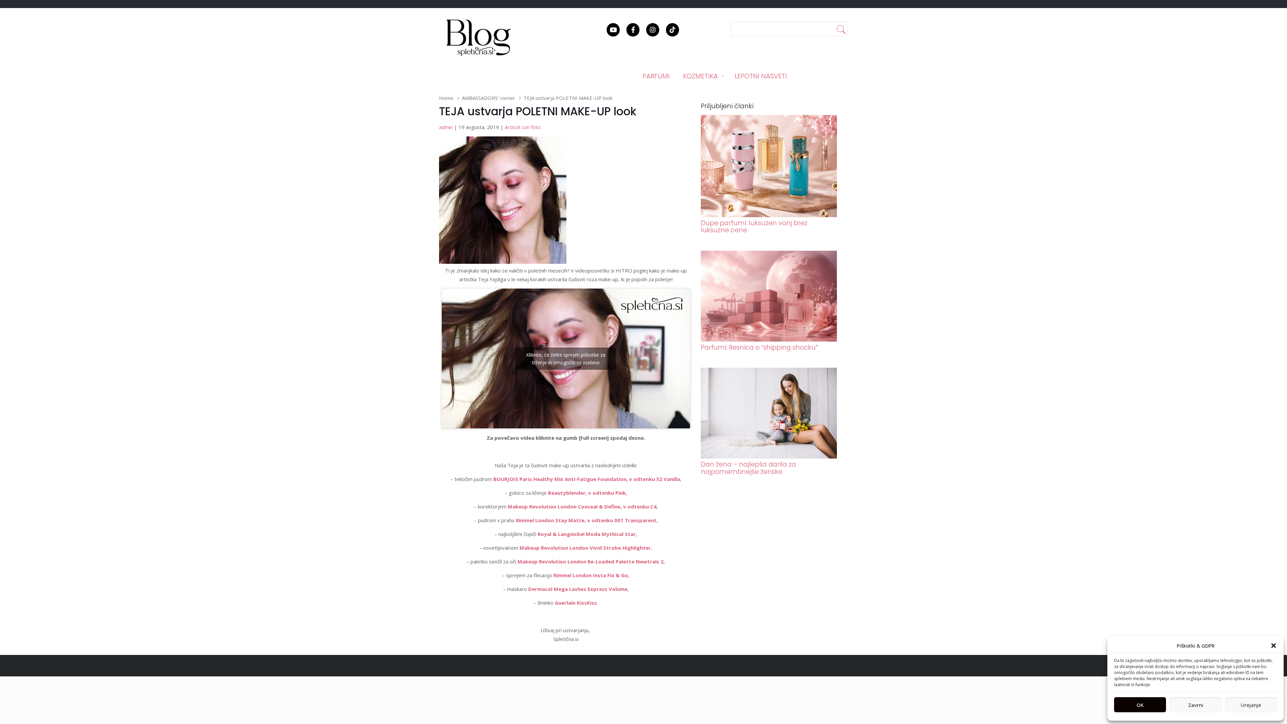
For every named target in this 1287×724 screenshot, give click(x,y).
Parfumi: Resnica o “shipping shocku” (759, 347)
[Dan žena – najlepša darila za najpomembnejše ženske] (769, 456)
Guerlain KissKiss (576, 602)
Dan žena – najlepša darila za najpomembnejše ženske (748, 468)
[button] (1273, 645)
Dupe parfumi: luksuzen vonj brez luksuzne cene (754, 227)
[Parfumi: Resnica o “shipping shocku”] (769, 339)
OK (1140, 705)
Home (446, 98)
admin (446, 127)
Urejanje (1251, 705)
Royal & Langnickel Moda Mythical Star (587, 534)
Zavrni (1195, 705)
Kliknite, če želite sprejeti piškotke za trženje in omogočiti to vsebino (565, 359)
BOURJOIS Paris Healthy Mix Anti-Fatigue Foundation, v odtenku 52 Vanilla (586, 479)
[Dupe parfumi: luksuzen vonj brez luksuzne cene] (769, 215)
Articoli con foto (523, 127)
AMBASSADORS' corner (488, 98)
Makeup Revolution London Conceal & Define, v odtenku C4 (582, 506)
